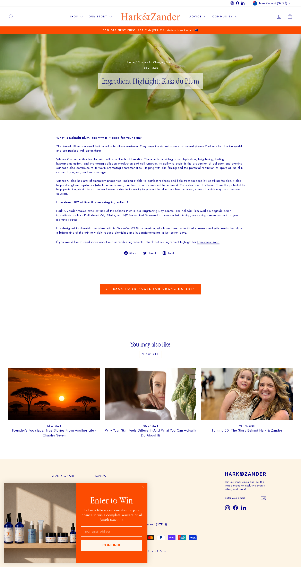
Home (131, 62)
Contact (101, 476)
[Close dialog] (143, 487)
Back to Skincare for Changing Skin (153, 289)
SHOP (74, 16)
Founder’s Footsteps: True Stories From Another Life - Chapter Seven (54, 433)
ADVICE (196, 16)
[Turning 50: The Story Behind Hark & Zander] (247, 394)
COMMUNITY (223, 16)
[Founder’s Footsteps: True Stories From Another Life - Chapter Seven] (54, 394)
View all (150, 354)
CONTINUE (111, 545)
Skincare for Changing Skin (154, 62)
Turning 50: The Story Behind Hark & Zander (247, 430)
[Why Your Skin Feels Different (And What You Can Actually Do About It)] (151, 394)
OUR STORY (99, 16)
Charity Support (63, 476)
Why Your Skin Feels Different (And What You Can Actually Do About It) (150, 433)
